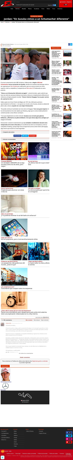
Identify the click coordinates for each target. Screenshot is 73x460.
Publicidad (68, 453)
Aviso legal (18, 453)
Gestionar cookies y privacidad (29, 453)
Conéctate (12, 352)
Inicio (12, 8)
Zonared (41, 431)
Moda (15, 433)
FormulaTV (3, 431)
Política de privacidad (42, 453)
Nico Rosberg (14, 86)
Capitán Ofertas (42, 433)
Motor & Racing (30, 431)
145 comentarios (6, 45)
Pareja (15, 437)
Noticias (18, 8)
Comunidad (68, 454)
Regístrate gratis (36, 361)
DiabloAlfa (8, 323)
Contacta (62, 453)
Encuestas (60, 8)
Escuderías (36, 8)
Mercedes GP (30, 88)
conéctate (45, 361)
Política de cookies (53, 453)
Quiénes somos (10, 453)
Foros (53, 8)
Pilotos (30, 8)
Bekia (15, 431)
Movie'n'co (3, 439)
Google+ (33, 135)
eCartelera (3, 435)
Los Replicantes (5, 433)
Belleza (15, 435)
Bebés (15, 439)
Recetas (16, 444)
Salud (15, 441)
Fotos (42, 8)
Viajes (15, 446)
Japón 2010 (25, 400)
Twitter (25, 135)
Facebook (17, 135)
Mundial (24, 8)
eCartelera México (5, 437)
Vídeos (48, 8)
